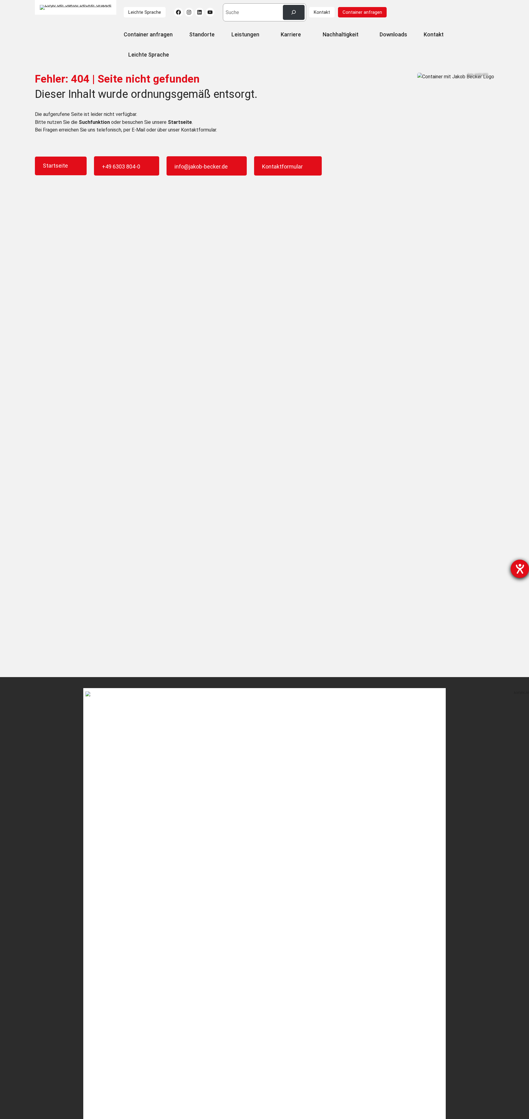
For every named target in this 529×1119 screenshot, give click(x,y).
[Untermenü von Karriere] (304, 35)
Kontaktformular (282, 166)
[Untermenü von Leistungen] (262, 35)
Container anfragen (362, 12)
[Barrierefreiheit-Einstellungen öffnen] (520, 569)
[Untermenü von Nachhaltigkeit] (361, 35)
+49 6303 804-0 (121, 166)
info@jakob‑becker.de (201, 166)
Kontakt (322, 12)
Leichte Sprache (144, 12)
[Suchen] (294, 12)
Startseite (55, 165)
